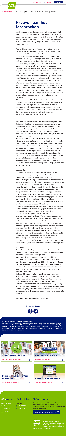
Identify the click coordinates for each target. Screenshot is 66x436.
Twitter (22, 409)
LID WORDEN (37, 2)
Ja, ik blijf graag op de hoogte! (45, 412)
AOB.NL (48, 2)
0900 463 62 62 (6, 403)
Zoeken (58, 2)
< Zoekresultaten (7, 12)
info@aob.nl (5, 406)
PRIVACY (6, 412)
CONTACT (7, 409)
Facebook (22, 406)
